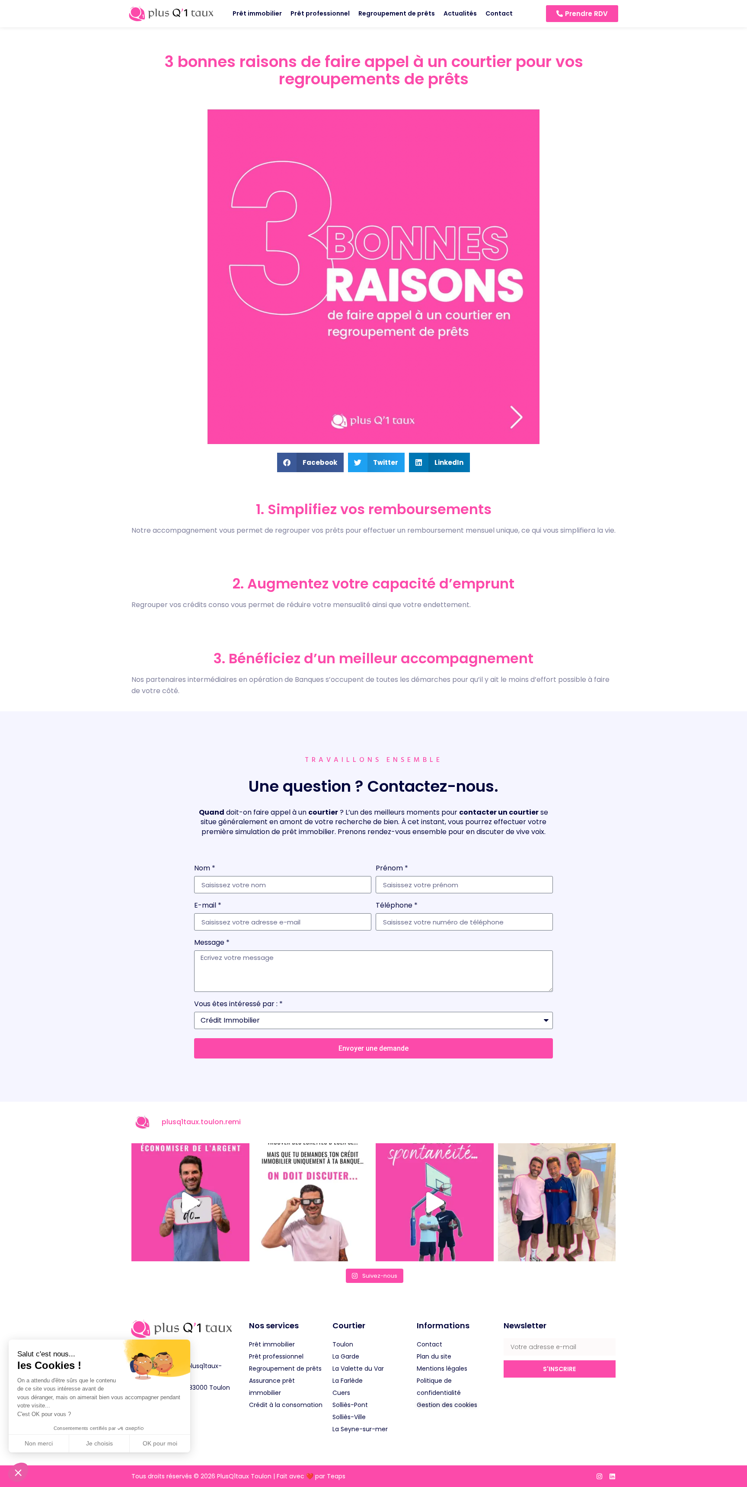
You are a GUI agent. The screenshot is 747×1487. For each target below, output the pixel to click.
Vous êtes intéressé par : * (238, 1005)
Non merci (39, 1443)
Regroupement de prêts (396, 13)
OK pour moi (160, 1443)
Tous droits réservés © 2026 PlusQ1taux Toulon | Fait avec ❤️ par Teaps (238, 1476)
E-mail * (207, 906)
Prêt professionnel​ (320, 13)
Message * (212, 943)
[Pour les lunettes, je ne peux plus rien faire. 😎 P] (313, 1202)
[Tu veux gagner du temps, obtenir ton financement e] (190, 1202)
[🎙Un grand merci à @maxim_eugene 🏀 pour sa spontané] (435, 1202)
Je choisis (99, 1443)
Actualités (460, 13)
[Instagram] (599, 1476)
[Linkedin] (612, 1476)
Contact (499, 13)
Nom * (204, 869)
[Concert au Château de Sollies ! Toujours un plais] (557, 1202)
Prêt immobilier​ (257, 13)
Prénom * (392, 869)
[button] (18, 1472)
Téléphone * (397, 906)
